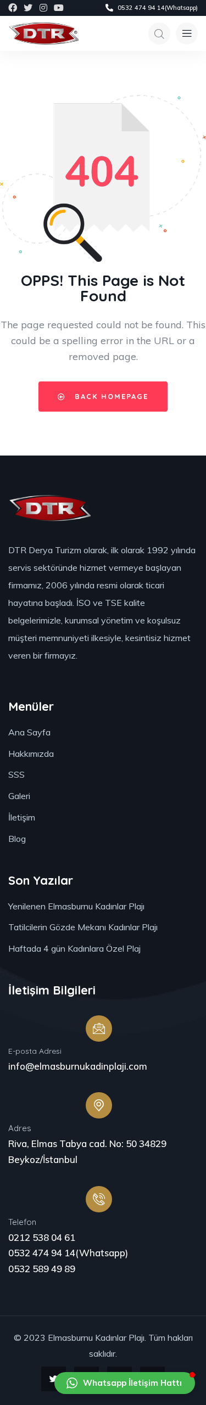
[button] (124, 1383)
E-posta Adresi (35, 1051)
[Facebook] (12, 7)
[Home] (43, 33)
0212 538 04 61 (41, 1237)
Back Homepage (109, 396)
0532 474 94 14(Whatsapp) (68, 1252)
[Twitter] (28, 7)
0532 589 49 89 (41, 1268)
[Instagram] (43, 7)
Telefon (22, 1222)
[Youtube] (58, 7)
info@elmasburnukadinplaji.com (77, 1066)
